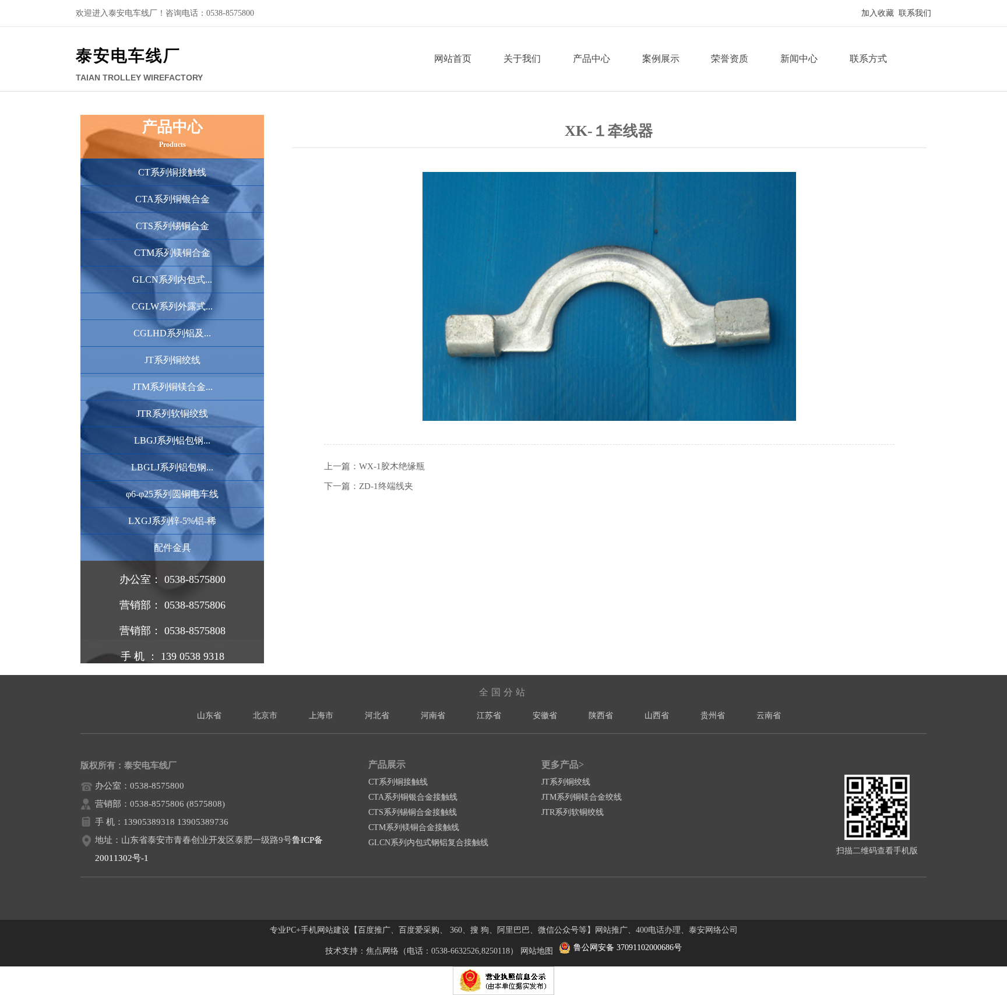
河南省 (433, 715)
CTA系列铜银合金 (172, 199)
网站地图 (536, 951)
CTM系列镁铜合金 (172, 253)
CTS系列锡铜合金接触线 (412, 812)
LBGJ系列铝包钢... (172, 440)
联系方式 (868, 59)
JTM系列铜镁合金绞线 (581, 797)
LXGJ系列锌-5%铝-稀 (172, 521)
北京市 (265, 715)
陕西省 (601, 715)
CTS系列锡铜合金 (172, 226)
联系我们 (915, 13)
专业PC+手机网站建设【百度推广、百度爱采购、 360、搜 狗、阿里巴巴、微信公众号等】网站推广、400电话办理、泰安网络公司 (504, 930)
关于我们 (522, 59)
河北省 (377, 715)
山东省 (209, 715)
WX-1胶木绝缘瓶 (392, 466)
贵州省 (712, 715)
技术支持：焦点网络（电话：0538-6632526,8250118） (421, 951)
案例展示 (660, 59)
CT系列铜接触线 (172, 172)
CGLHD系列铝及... (172, 333)
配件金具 (172, 548)
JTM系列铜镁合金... (172, 387)
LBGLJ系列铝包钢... (172, 467)
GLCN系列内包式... (172, 279)
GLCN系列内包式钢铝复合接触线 (428, 842)
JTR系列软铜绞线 (172, 414)
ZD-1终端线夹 (386, 486)
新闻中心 (799, 59)
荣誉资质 (729, 59)
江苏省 (489, 715)
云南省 (768, 715)
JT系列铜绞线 (172, 360)
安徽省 (545, 715)
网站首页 (452, 59)
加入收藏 (877, 13)
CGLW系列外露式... (172, 306)
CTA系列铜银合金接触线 (412, 797)
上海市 (321, 715)
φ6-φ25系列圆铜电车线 (172, 494)
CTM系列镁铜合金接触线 (413, 827)
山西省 (657, 715)
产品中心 (591, 59)
